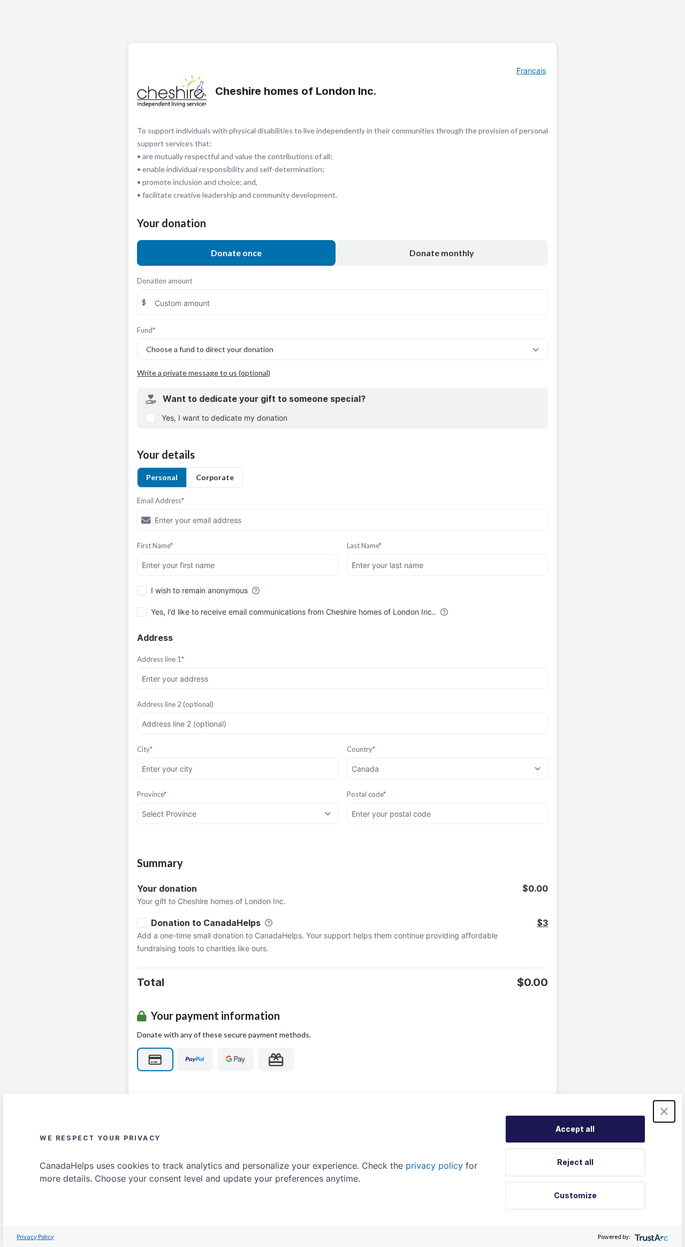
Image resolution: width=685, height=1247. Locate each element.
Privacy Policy (35, 1237)
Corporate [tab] (215, 477)
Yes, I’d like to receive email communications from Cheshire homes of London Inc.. (293, 611)
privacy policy (434, 1165)
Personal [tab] (162, 477)
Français (531, 70)
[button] (664, 1111)
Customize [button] (575, 1195)
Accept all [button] (575, 1128)
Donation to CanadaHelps (206, 922)
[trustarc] (650, 1236)
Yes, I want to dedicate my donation (224, 417)
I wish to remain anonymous (199, 590)
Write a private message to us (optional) (203, 372)
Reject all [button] (575, 1162)
